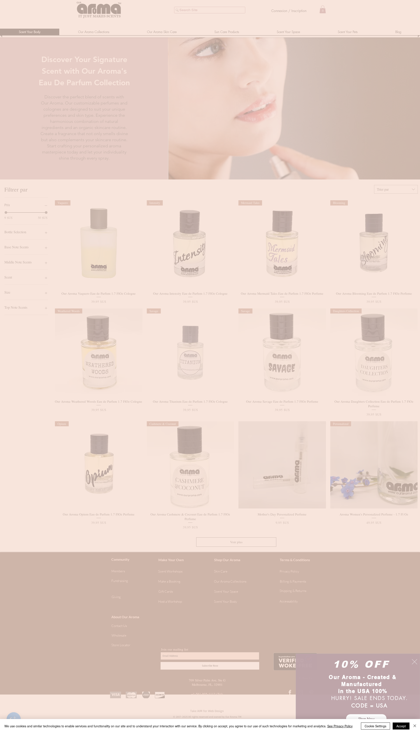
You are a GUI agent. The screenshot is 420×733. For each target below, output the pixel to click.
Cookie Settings (375, 726)
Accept (401, 726)
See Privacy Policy (340, 726)
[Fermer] (414, 726)
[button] (414, 662)
